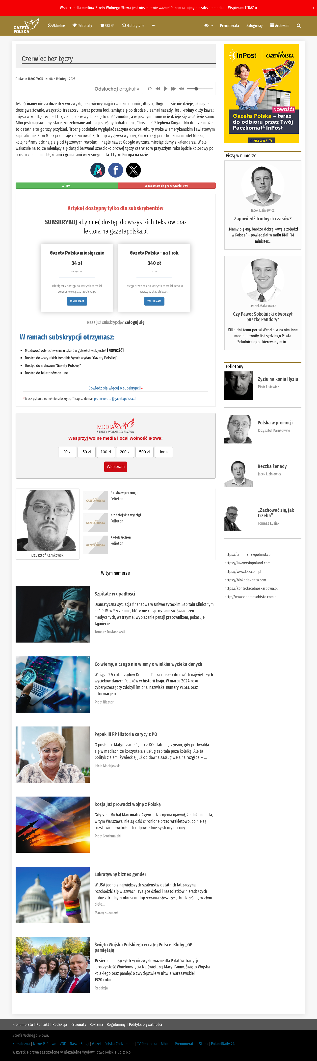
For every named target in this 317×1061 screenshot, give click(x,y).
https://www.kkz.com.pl (242, 571)
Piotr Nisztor (104, 702)
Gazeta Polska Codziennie (112, 1043)
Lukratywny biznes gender (120, 874)
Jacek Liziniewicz (263, 210)
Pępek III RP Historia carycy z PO (126, 734)
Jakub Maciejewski (107, 766)
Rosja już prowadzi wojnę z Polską (128, 804)
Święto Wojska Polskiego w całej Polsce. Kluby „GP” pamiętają (144, 947)
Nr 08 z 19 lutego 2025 (60, 79)
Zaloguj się (254, 25)
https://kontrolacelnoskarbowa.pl (251, 588)
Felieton (116, 498)
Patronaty (78, 1024)
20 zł (67, 452)
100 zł (106, 452)
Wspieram (116, 467)
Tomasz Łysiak (268, 523)
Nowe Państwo (44, 1043)
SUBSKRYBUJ (61, 222)
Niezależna (21, 1043)
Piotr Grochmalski (108, 836)
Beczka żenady (272, 466)
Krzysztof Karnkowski (47, 555)
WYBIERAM (77, 301)
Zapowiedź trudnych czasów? (262, 219)
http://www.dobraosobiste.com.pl (250, 596)
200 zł (125, 452)
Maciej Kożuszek (106, 912)
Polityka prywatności (145, 1024)
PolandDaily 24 (223, 1043)
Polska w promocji (123, 493)
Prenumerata (229, 25)
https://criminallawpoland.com (248, 554)
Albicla (166, 1043)
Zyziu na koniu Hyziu (278, 379)
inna (164, 452)
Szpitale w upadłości (115, 594)
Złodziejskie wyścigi (125, 515)
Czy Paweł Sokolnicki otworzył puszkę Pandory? (262, 316)
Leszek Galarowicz (262, 305)
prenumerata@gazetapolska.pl (115, 399)
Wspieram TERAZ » (242, 7)
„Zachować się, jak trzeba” (276, 512)
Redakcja (101, 988)
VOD (63, 1043)
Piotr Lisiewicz (268, 387)
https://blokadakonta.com (245, 580)
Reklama (96, 1024)
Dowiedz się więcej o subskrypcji (115, 388)
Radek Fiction (120, 537)
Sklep (203, 1043)
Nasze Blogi (79, 1043)
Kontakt (42, 1024)
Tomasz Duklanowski (110, 632)
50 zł (86, 452)
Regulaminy (116, 1024)
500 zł (144, 452)
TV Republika (147, 1043)
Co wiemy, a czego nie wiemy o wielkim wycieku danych (148, 664)
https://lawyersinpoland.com (247, 563)
